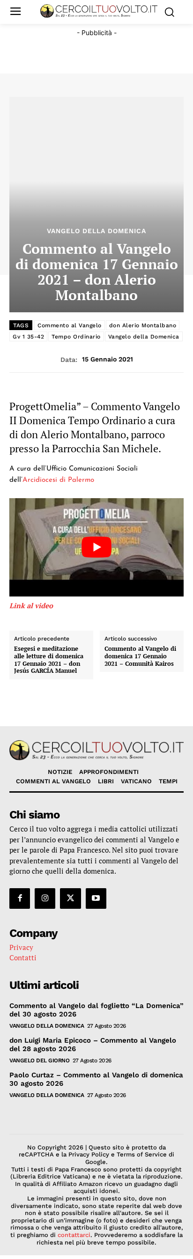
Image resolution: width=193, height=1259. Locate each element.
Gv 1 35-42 (28, 336)
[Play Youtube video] (96, 547)
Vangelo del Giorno (39, 1060)
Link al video (31, 605)
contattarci (74, 1234)
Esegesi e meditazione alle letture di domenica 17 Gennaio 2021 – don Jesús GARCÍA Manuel (48, 659)
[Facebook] (19, 898)
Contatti (23, 957)
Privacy (21, 947)
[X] (70, 898)
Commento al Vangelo (69, 325)
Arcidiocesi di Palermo (58, 480)
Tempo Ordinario (76, 336)
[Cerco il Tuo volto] (98, 11)
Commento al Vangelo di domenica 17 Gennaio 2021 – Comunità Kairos (140, 656)
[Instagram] (45, 898)
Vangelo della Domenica (96, 231)
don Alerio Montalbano (143, 325)
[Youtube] (96, 898)
